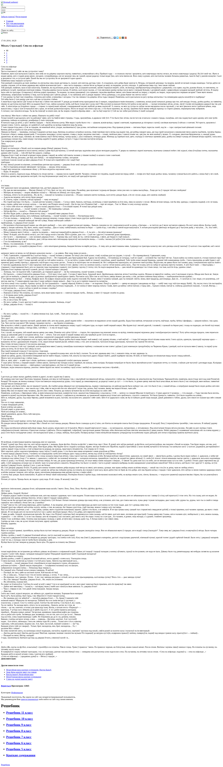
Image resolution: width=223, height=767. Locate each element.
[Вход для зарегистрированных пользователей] (9, 2)
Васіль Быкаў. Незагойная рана (19, 674)
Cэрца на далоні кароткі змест (19, 679)
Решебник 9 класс (18, 724)
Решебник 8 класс (18, 731)
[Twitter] (117, 37)
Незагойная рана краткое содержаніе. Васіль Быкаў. (28, 670)
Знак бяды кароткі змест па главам (21, 672)
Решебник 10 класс (19, 718)
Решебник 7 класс (18, 737)
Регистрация (21, 17)
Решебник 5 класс (18, 749)
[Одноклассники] (120, 37)
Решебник (5, 765)
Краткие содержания (20, 755)
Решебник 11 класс (19, 712)
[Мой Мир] (123, 37)
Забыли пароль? (8, 17)
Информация (17, 693)
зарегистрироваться (29, 699)
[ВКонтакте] (114, 37)
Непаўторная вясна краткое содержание (23, 677)
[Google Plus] (125, 37)
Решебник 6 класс (18, 743)
